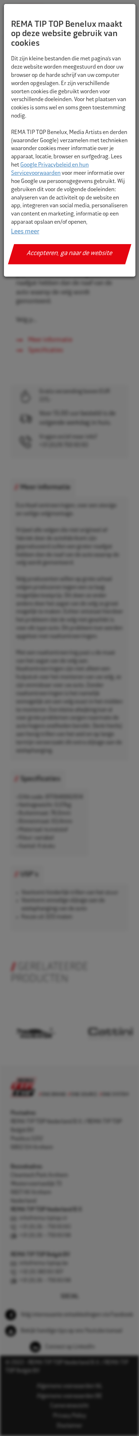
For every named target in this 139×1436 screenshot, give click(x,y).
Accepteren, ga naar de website (69, 254)
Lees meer (25, 232)
